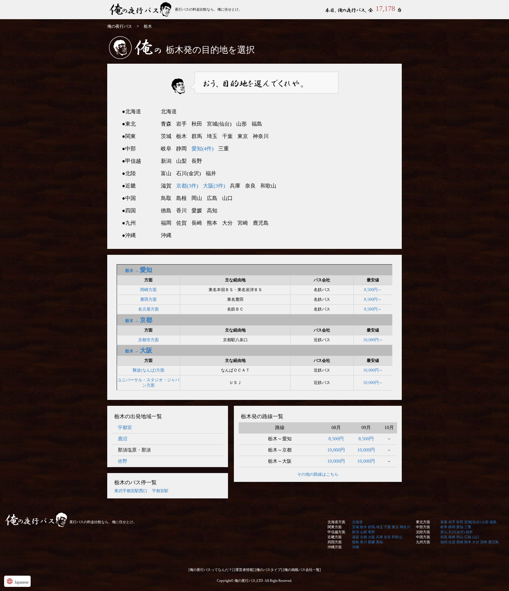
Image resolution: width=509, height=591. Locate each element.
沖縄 (355, 547)
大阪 (371, 537)
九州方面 (423, 542)
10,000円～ (373, 340)
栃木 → (138, 270)
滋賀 (355, 537)
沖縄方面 (335, 547)
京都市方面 (148, 340)
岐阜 (443, 527)
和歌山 (397, 537)
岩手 (451, 522)
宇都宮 (125, 427)
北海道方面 (336, 522)
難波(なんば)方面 (148, 370)
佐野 (122, 461)
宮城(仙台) (472, 522)
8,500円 (336, 438)
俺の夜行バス (119, 26)
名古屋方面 (148, 309)
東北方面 (423, 522)
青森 (443, 522)
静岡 (451, 527)
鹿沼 (122, 438)
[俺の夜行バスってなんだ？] (211, 570)
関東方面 (335, 527)
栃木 (363, 527)
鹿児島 (493, 542)
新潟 (355, 532)
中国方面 (423, 537)
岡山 (459, 537)
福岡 (443, 542)
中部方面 (423, 527)
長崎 (459, 542)
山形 (485, 522)
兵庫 (379, 537)
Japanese (17, 581)
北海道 (357, 522)
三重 (467, 527)
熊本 (467, 542)
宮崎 (483, 542)
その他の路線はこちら (317, 474)
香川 (363, 542)
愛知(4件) (202, 149)
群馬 (371, 527)
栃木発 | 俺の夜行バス (141, 9)
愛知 (459, 527)
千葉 (387, 527)
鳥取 (443, 537)
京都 (363, 537)
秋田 (459, 522)
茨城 (355, 527)
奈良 (387, 537)
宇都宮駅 (160, 491)
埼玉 (379, 527)
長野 (371, 532)
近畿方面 (335, 537)
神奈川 (405, 527)
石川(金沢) (456, 532)
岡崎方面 (148, 290)
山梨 (363, 532)
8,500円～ (373, 290)
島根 (451, 537)
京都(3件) (187, 186)
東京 (395, 527)
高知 (379, 542)
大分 (475, 542)
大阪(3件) (214, 186)
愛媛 (371, 542)
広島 (467, 537)
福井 (469, 532)
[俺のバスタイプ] (268, 570)
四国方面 (335, 542)
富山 (443, 532)
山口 (475, 537)
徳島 (355, 542)
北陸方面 (423, 532)
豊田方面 (148, 299)
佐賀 (451, 542)
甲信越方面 (336, 532)
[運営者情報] (244, 570)
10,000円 (336, 449)
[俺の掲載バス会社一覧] (302, 570)
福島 (493, 522)
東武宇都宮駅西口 (130, 491)
